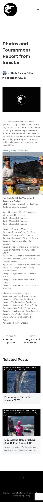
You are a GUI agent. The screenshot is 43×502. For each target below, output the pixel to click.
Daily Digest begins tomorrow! (15, 150)
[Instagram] (23, 478)
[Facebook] (20, 478)
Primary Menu (38, 9)
